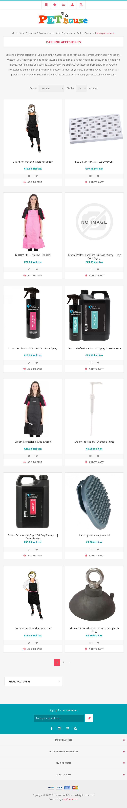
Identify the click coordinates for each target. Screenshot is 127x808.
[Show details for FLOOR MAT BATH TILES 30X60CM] (94, 128)
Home (13, 33)
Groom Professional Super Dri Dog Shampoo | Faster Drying (32, 537)
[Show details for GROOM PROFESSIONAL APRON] (32, 222)
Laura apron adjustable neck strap (33, 628)
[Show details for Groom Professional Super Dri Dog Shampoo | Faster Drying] (32, 502)
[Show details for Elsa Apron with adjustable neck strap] (32, 128)
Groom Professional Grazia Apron (33, 441)
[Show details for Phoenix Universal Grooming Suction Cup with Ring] (94, 595)
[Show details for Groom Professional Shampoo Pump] (94, 408)
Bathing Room (84, 33)
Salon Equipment (63, 33)
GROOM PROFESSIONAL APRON (33, 254)
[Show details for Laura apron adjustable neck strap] (32, 595)
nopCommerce (70, 799)
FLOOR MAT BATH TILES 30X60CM (94, 161)
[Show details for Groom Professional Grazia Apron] (32, 408)
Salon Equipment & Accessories (35, 33)
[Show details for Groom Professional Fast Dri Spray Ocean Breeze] (94, 315)
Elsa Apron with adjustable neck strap (33, 161)
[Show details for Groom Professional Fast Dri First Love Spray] (32, 315)
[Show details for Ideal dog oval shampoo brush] (94, 502)
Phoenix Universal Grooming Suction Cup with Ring (94, 630)
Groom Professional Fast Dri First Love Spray (32, 348)
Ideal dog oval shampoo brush (94, 535)
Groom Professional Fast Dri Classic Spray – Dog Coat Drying (94, 256)
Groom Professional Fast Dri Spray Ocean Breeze (94, 348)
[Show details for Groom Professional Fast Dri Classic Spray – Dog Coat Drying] (94, 222)
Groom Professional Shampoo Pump (94, 441)
